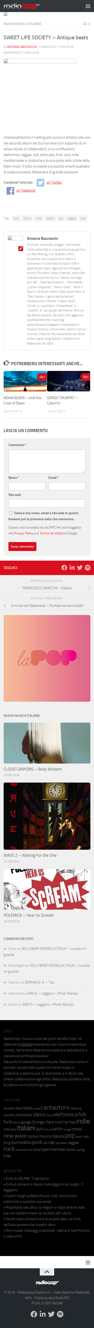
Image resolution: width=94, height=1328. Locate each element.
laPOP (57, 1129)
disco (50, 1115)
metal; (77, 1129)
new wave (15, 1136)
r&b (45, 1143)
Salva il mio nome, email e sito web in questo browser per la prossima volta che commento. (43, 516)
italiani (50, 218)
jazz (39, 1129)
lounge (67, 1129)
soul (83, 218)
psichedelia (21, 1142)
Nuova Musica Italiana (22, 24)
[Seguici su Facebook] (64, 567)
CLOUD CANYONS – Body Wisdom (33, 769)
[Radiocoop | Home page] (28, 6)
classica (75, 1108)
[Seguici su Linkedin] (72, 567)
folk (82, 1114)
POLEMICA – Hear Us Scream (29, 915)
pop (61, 218)
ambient (9, 1108)
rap (51, 1142)
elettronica (66, 1114)
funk (16, 218)
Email (53, 478)
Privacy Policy (23, 533)
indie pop (10, 1129)
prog (7, 1142)
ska (30, 1150)
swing (80, 1150)
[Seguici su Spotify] (87, 567)
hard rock (54, 1122)
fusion (27, 218)
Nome (13, 478)
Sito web (14, 495)
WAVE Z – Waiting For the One (30, 855)
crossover (24, 1114)
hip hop (69, 1122)
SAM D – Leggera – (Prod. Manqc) (52, 993)
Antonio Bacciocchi (22, 47)
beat (19, 1108)
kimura (48, 1129)
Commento (17, 445)
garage (26, 1122)
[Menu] (88, 6)
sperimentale (53, 1149)
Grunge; (39, 1122)
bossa (37, 1108)
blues (28, 1108)
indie (38, 218)
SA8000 (27, 1044)
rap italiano (61, 1143)
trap (7, 1155)
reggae (72, 218)
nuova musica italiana (46, 1136)
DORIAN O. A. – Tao (39, 982)
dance (39, 1114)
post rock (82, 1136)
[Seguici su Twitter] (80, 567)
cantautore (55, 1107)
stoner (71, 1149)
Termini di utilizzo (52, 533)
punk (37, 1142)
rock (9, 1149)
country (9, 1115)
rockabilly (21, 1150)
